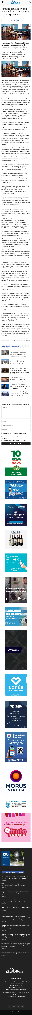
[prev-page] (2, 399)
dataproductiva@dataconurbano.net (16, 989)
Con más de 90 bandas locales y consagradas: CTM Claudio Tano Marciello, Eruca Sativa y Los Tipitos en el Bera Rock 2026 (15, 927)
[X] (11, 20)
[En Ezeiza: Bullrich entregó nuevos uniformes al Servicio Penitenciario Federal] (5, 393)
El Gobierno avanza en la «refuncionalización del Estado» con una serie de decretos (20, 386)
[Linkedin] (17, 20)
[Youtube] (22, 1006)
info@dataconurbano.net (16, 987)
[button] (2, 2)
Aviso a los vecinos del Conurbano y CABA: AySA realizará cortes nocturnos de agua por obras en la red (15, 892)
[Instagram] (14, 1006)
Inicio (2, 5)
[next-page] (5, 399)
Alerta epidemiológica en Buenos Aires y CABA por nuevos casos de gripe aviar (18, 379)
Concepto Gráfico (16, 1011)
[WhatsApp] (7, 20)
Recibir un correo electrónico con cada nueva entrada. (14, 440)
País (6, 5)
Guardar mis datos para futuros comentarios (14, 433)
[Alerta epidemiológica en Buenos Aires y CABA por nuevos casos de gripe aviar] (5, 379)
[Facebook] (14, 20)
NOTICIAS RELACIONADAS (10, 346)
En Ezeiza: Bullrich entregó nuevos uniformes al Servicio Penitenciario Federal (19, 393)
